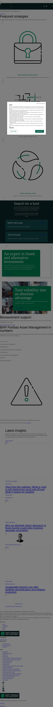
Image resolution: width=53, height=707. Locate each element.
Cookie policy (11, 127)
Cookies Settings (13, 131)
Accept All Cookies (39, 131)
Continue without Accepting (40, 103)
